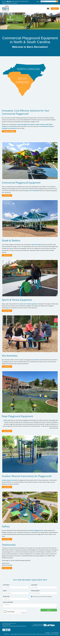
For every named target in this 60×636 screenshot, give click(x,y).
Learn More (7, 195)
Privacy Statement (55, 632)
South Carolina (38, 42)
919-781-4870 (13, 3)
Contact (54, 8)
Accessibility (47, 632)
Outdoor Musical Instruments (9, 480)
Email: (5, 590)
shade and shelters (36, 244)
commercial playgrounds (35, 530)
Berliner (6, 420)
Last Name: (34, 585)
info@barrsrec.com (6, 626)
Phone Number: (35, 590)
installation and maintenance (9, 128)
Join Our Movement (34, 190)
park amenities (13, 126)
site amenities (36, 359)
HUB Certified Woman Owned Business (18, 626)
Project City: (6, 596)
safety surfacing (40, 124)
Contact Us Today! (9, 131)
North (18, 42)
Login (37, 1)
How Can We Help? (8, 602)
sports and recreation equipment (29, 304)
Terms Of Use (6, 634)
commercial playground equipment (26, 124)
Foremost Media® (54, 634)
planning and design (47, 126)
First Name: (6, 585)
